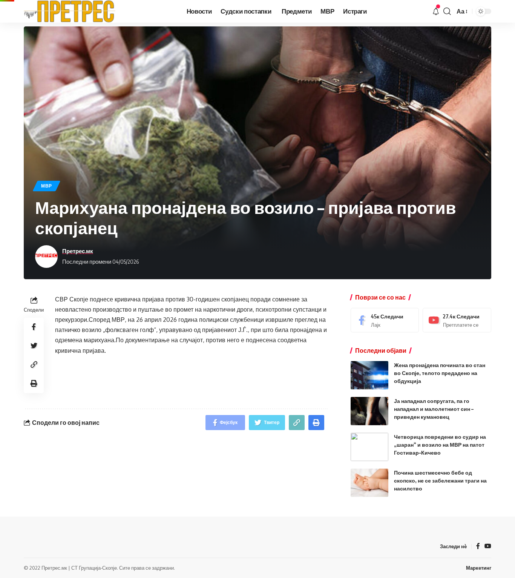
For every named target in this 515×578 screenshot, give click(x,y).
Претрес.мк (77, 250)
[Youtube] (457, 320)
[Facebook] (385, 320)
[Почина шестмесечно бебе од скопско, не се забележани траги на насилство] (369, 483)
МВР (46, 186)
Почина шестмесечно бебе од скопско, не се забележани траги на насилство (440, 480)
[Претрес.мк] (70, 11)
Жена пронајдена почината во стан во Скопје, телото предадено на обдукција (439, 373)
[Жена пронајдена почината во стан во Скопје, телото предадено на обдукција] (369, 375)
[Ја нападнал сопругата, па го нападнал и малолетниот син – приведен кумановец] (369, 411)
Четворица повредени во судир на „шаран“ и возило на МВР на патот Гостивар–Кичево (440, 445)
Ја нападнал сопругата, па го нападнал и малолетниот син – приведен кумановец (434, 409)
